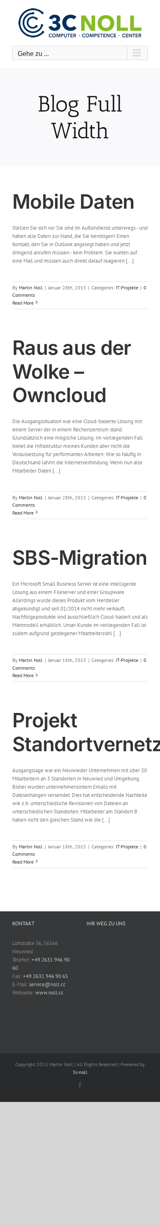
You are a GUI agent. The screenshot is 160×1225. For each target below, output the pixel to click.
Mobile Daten (73, 201)
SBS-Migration (79, 557)
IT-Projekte (127, 287)
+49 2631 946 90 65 (45, 976)
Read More (23, 303)
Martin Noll (31, 287)
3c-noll (80, 1072)
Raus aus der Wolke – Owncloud (71, 371)
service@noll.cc (47, 984)
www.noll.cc (49, 992)
